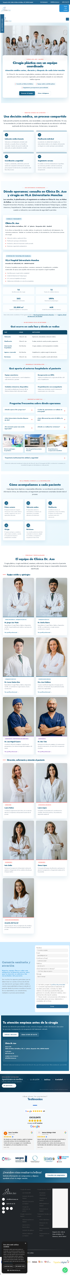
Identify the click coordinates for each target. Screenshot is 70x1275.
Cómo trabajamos (43, 93)
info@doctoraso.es (10, 1058)
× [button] (25, 1243)
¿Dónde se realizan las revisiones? (48, 427)
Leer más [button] (6, 1147)
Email (38, 953)
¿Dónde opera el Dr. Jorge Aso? (15, 410)
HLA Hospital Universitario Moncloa (43, 315)
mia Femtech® (26, 1193)
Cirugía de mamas (25, 1189)
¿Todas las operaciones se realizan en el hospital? (49, 410)
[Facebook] (3, 1208)
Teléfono (39, 963)
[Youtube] (11, 1208)
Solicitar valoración (11, 1035)
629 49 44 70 (9, 1053)
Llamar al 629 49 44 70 (29, 1035)
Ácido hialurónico (44, 1220)
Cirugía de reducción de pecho (26, 1209)
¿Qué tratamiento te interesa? (45, 969)
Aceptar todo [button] (8, 1266)
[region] (35, 344)
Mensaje (38, 974)
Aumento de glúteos (28, 1230)
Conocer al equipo (27, 93)
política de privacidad (58, 985)
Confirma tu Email (42, 958)
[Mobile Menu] (67, 19)
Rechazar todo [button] (20, 1266)
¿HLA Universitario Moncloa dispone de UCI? (16, 419)
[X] (7, 1208)
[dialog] (14, 1257)
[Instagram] (3, 1212)
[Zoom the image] (9, 1190)
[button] (14, 1270)
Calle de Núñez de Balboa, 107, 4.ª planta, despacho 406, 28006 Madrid (27, 1048)
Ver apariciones (9, 1086)
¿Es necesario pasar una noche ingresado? (15, 428)
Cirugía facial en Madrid (44, 1189)
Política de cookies (28, 1253)
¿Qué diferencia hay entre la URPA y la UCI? (50, 419)
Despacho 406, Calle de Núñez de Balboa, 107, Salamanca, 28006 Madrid (59, 1234)
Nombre (39, 948)
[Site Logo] (6, 9)
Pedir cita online (65, 8)
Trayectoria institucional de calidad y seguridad (21, 458)
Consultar (56, 1175)
